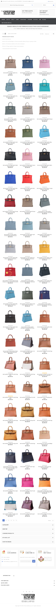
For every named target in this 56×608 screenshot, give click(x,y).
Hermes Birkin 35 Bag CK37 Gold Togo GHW (10, 375)
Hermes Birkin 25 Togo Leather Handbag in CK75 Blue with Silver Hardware (27, 328)
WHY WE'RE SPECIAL (7, 22)
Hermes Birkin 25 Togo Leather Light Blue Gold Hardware (27, 235)
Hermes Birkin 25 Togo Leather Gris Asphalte (10, 73)
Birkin (3, 19)
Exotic (8, 19)
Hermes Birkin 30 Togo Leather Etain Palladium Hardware (10, 327)
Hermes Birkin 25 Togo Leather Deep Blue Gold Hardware (27, 73)
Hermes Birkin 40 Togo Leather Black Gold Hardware (10, 166)
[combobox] (21, 5)
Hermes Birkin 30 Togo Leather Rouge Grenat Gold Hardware (10, 212)
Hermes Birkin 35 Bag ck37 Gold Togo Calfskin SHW (10, 421)
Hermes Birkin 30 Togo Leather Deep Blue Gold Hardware (27, 96)
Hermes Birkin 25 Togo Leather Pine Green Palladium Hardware (44, 281)
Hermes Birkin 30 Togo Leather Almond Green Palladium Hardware (44, 212)
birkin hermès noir (6, 39)
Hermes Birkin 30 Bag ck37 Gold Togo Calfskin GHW (44, 421)
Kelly (12, 19)
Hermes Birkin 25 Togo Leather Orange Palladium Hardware (44, 189)
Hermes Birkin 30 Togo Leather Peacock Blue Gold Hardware (44, 96)
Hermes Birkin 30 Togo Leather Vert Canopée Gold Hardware (27, 143)
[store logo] (8, 13)
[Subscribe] (33, 561)
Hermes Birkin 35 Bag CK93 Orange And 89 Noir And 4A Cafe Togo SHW (44, 491)
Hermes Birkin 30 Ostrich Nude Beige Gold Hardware (44, 444)
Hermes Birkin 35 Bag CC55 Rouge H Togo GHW (27, 514)
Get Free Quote (27, 11)
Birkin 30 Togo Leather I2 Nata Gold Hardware (13, 46)
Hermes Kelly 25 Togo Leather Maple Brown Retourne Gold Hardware (10, 352)
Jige (40, 19)
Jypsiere (30, 19)
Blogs (44, 19)
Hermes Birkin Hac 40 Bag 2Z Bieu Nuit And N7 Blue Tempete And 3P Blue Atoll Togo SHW (10, 467)
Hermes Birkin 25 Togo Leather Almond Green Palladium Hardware (27, 281)
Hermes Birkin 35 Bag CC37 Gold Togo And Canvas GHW (27, 375)
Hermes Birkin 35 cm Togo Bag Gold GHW (44, 398)
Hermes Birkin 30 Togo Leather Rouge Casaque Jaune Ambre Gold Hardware (10, 281)
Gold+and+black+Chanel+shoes (9, 48)
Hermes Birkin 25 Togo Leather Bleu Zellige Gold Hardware (10, 189)
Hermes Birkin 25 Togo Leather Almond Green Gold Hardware (10, 235)
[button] (11, 61)
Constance (23, 19)
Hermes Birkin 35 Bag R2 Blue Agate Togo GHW (10, 491)
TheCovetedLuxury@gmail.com (10, 561)
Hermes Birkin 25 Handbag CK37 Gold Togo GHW (27, 398)
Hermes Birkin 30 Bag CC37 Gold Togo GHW (10, 398)
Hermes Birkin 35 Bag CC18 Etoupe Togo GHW (45, 514)
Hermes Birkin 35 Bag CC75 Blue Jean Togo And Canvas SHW (10, 514)
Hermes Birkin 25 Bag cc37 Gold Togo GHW (27, 444)
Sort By (42, 33)
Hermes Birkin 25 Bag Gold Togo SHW (10, 443)
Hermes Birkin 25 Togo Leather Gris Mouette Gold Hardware (45, 235)
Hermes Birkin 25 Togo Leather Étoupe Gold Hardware (27, 212)
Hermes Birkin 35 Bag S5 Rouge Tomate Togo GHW (44, 467)
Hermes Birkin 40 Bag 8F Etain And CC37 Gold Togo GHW (27, 352)
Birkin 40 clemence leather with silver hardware (13, 43)
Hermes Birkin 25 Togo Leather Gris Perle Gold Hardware (27, 120)
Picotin (35, 19)
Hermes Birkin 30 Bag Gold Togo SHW (27, 420)
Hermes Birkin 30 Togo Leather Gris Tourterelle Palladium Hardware (27, 258)
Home (15, 28)
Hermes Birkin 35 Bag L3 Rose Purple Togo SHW (27, 491)
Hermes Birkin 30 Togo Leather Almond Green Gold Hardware (10, 120)
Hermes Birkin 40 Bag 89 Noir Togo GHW (27, 467)
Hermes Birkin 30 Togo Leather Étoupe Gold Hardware (44, 120)
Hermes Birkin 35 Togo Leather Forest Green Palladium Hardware (27, 304)
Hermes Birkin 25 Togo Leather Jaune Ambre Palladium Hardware (44, 258)
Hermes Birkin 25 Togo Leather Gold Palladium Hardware (10, 143)
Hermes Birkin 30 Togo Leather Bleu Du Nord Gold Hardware (44, 143)
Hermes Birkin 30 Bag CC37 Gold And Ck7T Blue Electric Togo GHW (44, 375)
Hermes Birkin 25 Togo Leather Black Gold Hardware (44, 166)
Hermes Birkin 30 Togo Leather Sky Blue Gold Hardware (10, 96)
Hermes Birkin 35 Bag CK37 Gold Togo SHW (44, 352)
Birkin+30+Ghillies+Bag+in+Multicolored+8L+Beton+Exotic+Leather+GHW (19, 41)
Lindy (17, 19)
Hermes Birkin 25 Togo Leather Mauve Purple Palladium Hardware (44, 73)
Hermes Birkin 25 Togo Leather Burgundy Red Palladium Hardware (44, 304)
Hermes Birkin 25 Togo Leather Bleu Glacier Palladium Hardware (10, 258)
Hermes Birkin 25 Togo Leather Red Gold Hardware (27, 189)
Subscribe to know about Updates (27, 557)
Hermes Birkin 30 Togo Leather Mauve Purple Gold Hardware (27, 166)
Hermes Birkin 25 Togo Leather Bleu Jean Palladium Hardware (10, 304)
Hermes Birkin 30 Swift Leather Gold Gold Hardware (44, 327)
